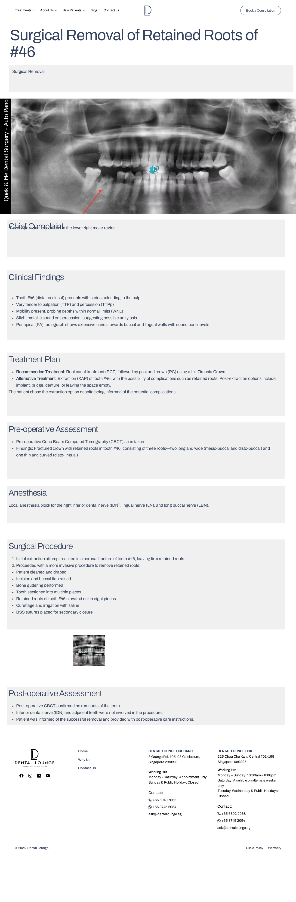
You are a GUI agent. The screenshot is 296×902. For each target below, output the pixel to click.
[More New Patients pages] (84, 10)
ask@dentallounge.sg (165, 814)
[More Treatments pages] (33, 10)
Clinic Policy (254, 848)
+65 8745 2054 (164, 807)
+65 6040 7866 (164, 800)
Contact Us (87, 768)
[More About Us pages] (56, 10)
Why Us (84, 760)
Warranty (274, 848)
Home (83, 751)
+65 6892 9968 (234, 813)
